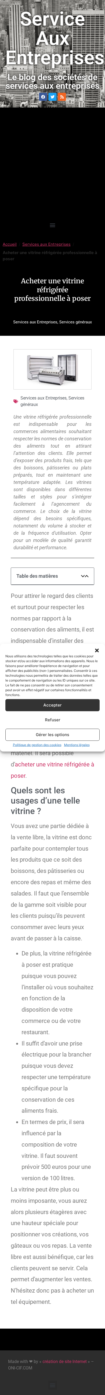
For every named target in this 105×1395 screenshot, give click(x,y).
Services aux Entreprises (46, 244)
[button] (97, 650)
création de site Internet (65, 1361)
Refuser (52, 719)
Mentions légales (77, 745)
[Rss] (62, 97)
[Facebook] (43, 97)
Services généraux (75, 322)
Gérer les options (52, 734)
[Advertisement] (52, 165)
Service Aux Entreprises (54, 38)
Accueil (10, 244)
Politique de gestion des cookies (37, 745)
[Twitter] (52, 97)
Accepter (52, 705)
